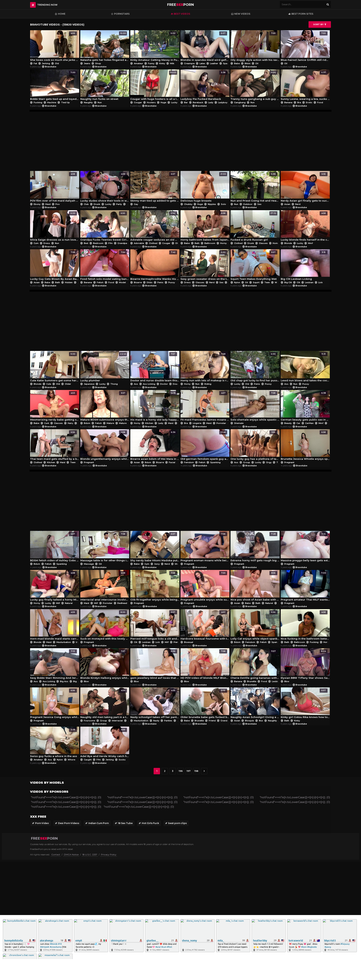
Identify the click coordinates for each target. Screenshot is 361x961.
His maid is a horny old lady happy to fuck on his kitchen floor (154, 406)
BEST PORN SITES (302, 13)
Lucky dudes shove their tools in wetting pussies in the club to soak (104, 187)
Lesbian (309, 282)
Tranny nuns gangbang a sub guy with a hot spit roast (255, 86)
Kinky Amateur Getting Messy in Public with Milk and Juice (154, 46)
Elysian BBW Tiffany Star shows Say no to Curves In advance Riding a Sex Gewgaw (305, 664)
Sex (259, 204)
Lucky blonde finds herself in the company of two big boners (305, 226)
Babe (237, 63)
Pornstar (221, 423)
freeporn (180, 5)
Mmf (310, 243)
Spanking (215, 462)
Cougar (138, 102)
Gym (147, 564)
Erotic (309, 102)
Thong (114, 384)
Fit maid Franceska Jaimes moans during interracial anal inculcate (205, 406)
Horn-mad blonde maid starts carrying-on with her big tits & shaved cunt (54, 625)
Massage (88, 564)
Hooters (151, 102)
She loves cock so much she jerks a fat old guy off (54, 46)
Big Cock (78, 681)
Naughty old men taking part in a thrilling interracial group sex (104, 704)
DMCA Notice (71, 854)
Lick (320, 282)
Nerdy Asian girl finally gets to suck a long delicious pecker (305, 187)
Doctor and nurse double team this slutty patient (154, 367)
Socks (122, 759)
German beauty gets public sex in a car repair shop (305, 406)
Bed (86, 243)
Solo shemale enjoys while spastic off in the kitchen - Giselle (255, 406)
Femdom (189, 462)
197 (188, 771)
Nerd (297, 204)
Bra (299, 102)
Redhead (122, 603)
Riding (207, 384)
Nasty (156, 720)
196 (181, 771)
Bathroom (210, 243)
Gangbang (240, 102)
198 (196, 771)
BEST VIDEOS (182, 13)
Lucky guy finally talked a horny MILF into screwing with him (54, 586)
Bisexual (188, 642)
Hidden (68, 282)
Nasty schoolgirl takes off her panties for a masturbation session (154, 704)
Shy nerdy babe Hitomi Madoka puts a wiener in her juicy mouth (154, 547)
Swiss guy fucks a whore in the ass (53, 743)
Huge (163, 102)
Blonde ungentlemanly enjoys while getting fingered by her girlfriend (104, 445)
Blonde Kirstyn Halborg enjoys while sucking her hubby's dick (104, 664)
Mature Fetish (126, 423)
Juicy (157, 564)
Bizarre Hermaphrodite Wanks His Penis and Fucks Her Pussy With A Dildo (154, 265)
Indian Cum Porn (98, 823)
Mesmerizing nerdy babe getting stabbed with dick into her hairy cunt (54, 406)
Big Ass (64, 681)
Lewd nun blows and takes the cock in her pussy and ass (305, 367)
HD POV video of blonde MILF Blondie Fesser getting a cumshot (205, 664)
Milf (58, 603)
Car (298, 423)
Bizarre (137, 282)
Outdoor (248, 204)
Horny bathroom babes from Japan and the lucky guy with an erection (205, 226)
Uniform (80, 642)
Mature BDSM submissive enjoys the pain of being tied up (104, 406)
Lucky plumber (103, 367)
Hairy (70, 423)
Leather (214, 63)
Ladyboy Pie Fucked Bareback (202, 86)
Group (247, 462)
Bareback (198, 102)
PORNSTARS (122, 13)
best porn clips (177, 823)
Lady (211, 102)
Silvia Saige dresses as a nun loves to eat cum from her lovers (54, 226)
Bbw (86, 681)
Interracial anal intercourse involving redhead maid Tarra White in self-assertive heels (104, 586)
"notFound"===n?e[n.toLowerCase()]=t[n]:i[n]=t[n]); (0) (66, 797)
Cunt (47, 423)
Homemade (279, 243)
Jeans (87, 63)
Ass (136, 384)
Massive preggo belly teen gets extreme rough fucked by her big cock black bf (305, 547)
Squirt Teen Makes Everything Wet (254, 265)
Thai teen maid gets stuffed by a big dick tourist (54, 445)
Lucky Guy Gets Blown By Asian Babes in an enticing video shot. (54, 265)
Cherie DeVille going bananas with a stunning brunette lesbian (255, 664)
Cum (36, 243)
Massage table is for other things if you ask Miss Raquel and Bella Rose (104, 547)
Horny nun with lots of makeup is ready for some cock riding (205, 367)
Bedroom (98, 243)
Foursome (89, 720)
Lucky (174, 102)
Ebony (37, 204)
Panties (168, 720)
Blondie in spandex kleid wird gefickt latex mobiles (205, 46)
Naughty (88, 102)
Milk (171, 63)
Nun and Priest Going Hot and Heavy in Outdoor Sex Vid (255, 187)
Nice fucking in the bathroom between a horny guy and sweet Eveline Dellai (305, 625)
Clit (298, 282)
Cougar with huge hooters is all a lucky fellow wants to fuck (154, 86)
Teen (231, 282)
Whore (71, 759)
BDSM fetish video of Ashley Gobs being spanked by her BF (54, 547)
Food (320, 102)
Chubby (188, 204)
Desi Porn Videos (68, 823)
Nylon (237, 282)
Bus (261, 720)
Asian (287, 204)
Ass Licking (149, 384)
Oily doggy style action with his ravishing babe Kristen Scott (255, 46)
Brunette (251, 681)
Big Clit (288, 282)
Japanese (89, 384)
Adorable (139, 243)
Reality (130, 204)
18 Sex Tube (125, 823)
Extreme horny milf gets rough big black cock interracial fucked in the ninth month (255, 547)
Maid (48, 204)
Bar (186, 102)
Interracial (117, 720)
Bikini (247, 63)
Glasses (263, 243)
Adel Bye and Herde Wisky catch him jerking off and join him (104, 743)
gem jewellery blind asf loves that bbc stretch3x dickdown (154, 664)
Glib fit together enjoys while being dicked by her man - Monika (154, 586)
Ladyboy (222, 102)
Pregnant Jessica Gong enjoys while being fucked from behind (54, 704)
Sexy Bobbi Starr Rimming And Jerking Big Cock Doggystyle (54, 664)
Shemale (238, 423)
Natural (68, 603)
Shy (176, 564)
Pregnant (88, 462)
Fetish (100, 282)
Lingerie (197, 423)
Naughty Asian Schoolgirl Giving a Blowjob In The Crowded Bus (255, 704)
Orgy (268, 462)
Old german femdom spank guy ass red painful (205, 445)
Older (67, 384)
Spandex (227, 63)
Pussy (171, 282)
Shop (98, 63)
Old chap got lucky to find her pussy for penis (255, 367)
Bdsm (87, 423)
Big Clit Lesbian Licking (303, 265)
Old (56, 63)
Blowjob (249, 720)
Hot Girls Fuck (150, 823)
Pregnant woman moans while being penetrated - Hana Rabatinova (205, 547)
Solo (223, 204)
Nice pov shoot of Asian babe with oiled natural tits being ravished (255, 586)
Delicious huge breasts (203, 187)
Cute (49, 384)
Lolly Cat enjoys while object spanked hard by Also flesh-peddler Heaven (255, 625)
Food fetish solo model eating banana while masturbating (104, 265)
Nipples (212, 204)
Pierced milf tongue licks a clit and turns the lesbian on (154, 625)
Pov (57, 204)
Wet (276, 282)
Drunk (97, 204)
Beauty (288, 423)
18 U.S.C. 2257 (89, 854)
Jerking (46, 63)
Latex (202, 63)
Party (119, 204)
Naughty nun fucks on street (103, 86)
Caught (87, 759)
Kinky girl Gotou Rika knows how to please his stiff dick (305, 704)
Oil (256, 63)
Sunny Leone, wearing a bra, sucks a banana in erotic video (305, 86)
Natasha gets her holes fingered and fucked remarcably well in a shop (104, 46)
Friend (212, 720)
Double (176, 384)
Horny (223, 243)
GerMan (309, 423)
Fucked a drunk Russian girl (253, 226)
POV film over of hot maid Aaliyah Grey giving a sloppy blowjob (54, 187)
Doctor (164, 384)
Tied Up (65, 102)
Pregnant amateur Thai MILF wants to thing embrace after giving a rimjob (305, 586)
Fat (35, 63)
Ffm (110, 243)
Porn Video (42, 823)
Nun (99, 102)
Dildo (149, 282)
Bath (197, 243)
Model (122, 282)
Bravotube (50, 66)
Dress (47, 243)
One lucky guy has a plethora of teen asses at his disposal (255, 445)
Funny (151, 63)
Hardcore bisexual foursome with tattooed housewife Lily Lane (205, 625)
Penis (160, 282)
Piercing (178, 642)
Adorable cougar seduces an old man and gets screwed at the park (154, 226)
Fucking (38, 102)
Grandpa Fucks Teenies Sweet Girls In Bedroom (104, 226)
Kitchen (149, 423)
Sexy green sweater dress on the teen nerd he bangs (205, 265)
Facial (172, 462)
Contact (55, 854)
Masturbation (63, 642)
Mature (110, 423)
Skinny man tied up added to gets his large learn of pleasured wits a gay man (154, 187)
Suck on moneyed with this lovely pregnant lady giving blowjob (104, 625)
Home (61, 13)
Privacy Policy (108, 854)
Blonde (288, 243)
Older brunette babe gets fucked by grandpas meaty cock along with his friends (205, 704)
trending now (47, 4)
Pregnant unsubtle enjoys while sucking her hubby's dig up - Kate (205, 586)
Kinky (162, 63)
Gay (135, 204)
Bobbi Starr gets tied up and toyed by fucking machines (54, 86)
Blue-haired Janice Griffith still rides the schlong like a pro (305, 46)
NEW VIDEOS (242, 13)
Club (86, 204)
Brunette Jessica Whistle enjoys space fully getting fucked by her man (305, 445)
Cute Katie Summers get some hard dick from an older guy (54, 367)
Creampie (189, 63)
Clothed (153, 243)
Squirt (256, 282)
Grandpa (122, 243)
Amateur (138, 63)
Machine (52, 102)
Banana (288, 102)
